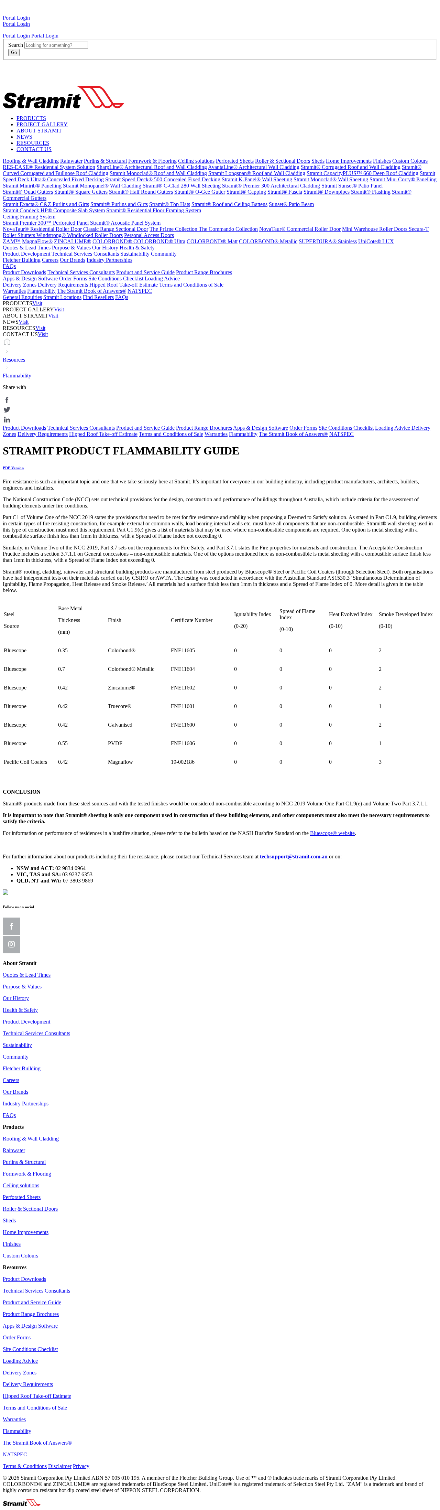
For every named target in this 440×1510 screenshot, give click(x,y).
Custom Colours (410, 161)
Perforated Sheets (235, 161)
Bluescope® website (332, 833)
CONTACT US (34, 149)
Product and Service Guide (145, 272)
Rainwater (71, 161)
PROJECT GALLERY (42, 124)
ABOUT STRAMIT (39, 130)
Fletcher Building (22, 260)
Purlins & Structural (105, 161)
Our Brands (72, 260)
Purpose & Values (71, 247)
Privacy (81, 1466)
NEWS (24, 137)
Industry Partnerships (109, 260)
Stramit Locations (62, 297)
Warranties (14, 291)
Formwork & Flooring (152, 161)
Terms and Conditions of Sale (191, 285)
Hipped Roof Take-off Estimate (123, 285)
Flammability (41, 291)
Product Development (26, 254)
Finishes (382, 161)
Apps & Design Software (30, 278)
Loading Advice (162, 278)
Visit (37, 303)
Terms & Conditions (25, 1466)
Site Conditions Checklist (115, 278)
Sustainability (135, 254)
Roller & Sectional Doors (282, 161)
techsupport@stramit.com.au (294, 856)
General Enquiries (22, 297)
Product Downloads (24, 272)
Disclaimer (60, 1466)
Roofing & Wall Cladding (31, 161)
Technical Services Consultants (85, 254)
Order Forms (73, 278)
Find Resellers (98, 297)
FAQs (9, 266)
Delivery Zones (19, 285)
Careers (50, 260)
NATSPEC (140, 291)
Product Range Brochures (204, 272)
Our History (105, 247)
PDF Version (13, 468)
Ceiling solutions (196, 161)
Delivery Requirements (63, 285)
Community (164, 254)
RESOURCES (32, 143)
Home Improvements (349, 161)
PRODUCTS (31, 118)
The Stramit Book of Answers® (91, 291)
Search (15, 45)
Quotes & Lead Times (27, 247)
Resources (14, 360)
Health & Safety (137, 247)
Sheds (317, 161)
